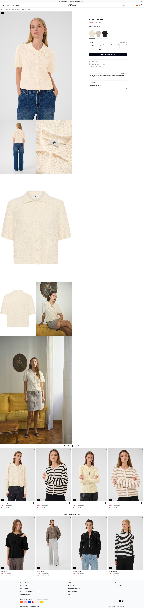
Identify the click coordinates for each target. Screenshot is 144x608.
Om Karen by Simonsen (74, 588)
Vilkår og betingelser (34, 606)
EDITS (17, 5)
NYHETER (3, 5)
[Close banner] (142, 1)
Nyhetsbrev (71, 585)
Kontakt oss (23, 585)
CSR (69, 594)
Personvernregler (24, 606)
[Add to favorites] (126, 19)
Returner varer (24, 588)
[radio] (92, 46)
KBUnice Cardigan (26, 9)
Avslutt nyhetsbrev (25, 594)
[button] (108, 82)
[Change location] (137, 5)
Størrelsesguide (123, 42)
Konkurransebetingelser (26, 591)
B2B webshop (118, 585)
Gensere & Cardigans (16, 9)
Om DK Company (72, 591)
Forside (2, 9)
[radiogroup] (108, 48)
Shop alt (8, 9)
